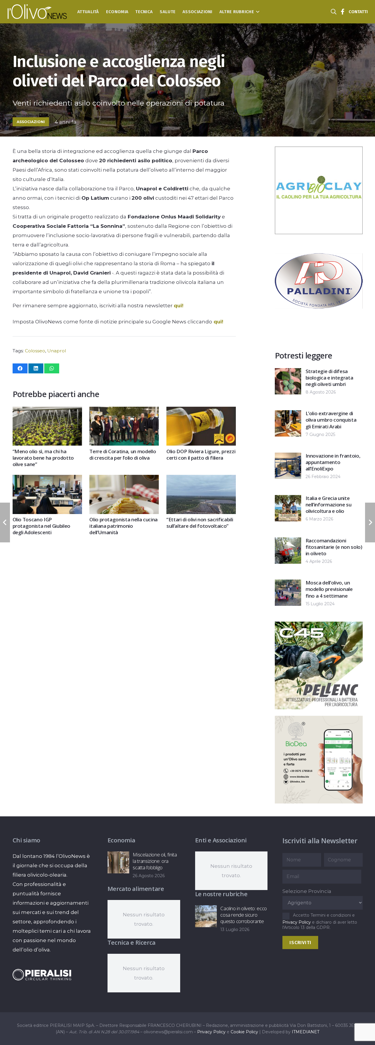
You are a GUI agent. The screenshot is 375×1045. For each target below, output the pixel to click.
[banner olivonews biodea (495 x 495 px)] (319, 802)
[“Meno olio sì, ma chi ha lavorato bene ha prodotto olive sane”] (47, 411)
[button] (257, 11)
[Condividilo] (20, 368)
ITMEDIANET (305, 1031)
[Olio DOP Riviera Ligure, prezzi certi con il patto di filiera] (201, 411)
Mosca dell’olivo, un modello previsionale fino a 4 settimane (329, 589)
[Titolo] (343, 12)
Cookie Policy (244, 1031)
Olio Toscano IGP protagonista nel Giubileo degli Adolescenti (42, 526)
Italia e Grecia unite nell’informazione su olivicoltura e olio (329, 504)
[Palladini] (319, 323)
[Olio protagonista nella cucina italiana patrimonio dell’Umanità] (124, 479)
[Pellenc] (319, 708)
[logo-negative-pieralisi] (42, 974)
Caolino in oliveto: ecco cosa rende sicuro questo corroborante (243, 915)
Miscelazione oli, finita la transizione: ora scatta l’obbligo (155, 861)
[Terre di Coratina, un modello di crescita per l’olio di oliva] (124, 411)
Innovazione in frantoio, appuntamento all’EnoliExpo (333, 462)
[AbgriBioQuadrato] (319, 232)
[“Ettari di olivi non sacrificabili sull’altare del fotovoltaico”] (201, 479)
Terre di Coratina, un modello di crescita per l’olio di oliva (122, 454)
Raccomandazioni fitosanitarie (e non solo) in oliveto (334, 547)
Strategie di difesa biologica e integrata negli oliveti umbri (329, 377)
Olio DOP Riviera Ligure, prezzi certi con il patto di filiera (200, 454)
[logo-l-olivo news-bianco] (37, 11)
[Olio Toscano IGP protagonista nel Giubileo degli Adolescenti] (47, 479)
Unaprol (56, 350)
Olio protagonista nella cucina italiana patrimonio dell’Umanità (123, 526)
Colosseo (35, 350)
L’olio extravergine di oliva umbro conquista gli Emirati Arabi (331, 420)
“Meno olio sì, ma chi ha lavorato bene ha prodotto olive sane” (43, 458)
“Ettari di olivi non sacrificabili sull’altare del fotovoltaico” (199, 522)
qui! (178, 305)
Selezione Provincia (306, 891)
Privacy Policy (296, 922)
